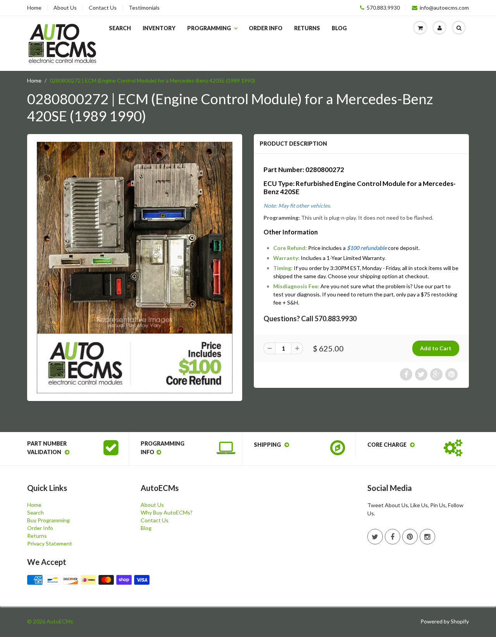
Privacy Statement (49, 543)
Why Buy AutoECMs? (167, 512)
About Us (65, 8)
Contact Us (103, 8)
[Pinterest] (410, 536)
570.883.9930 (383, 8)
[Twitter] (375, 536)
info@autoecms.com (444, 8)
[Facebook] (392, 536)
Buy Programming (48, 520)
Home (34, 8)
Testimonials (144, 8)
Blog (339, 28)
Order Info (265, 28)
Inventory (159, 28)
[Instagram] (427, 536)
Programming (209, 28)
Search (120, 28)
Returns (307, 28)
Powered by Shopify (444, 621)
